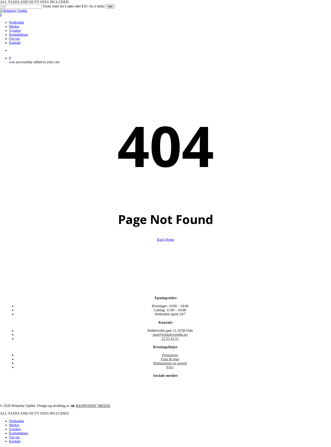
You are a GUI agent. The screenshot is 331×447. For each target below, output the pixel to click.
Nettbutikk (16, 421)
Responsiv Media (93, 406)
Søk (110, 6)
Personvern (170, 355)
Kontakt (14, 441)
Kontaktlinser (18, 433)
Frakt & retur (170, 359)
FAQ (170, 367)
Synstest (15, 429)
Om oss (14, 437)
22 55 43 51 (170, 339)
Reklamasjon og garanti (170, 363)
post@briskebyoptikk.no (170, 334)
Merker (14, 425)
